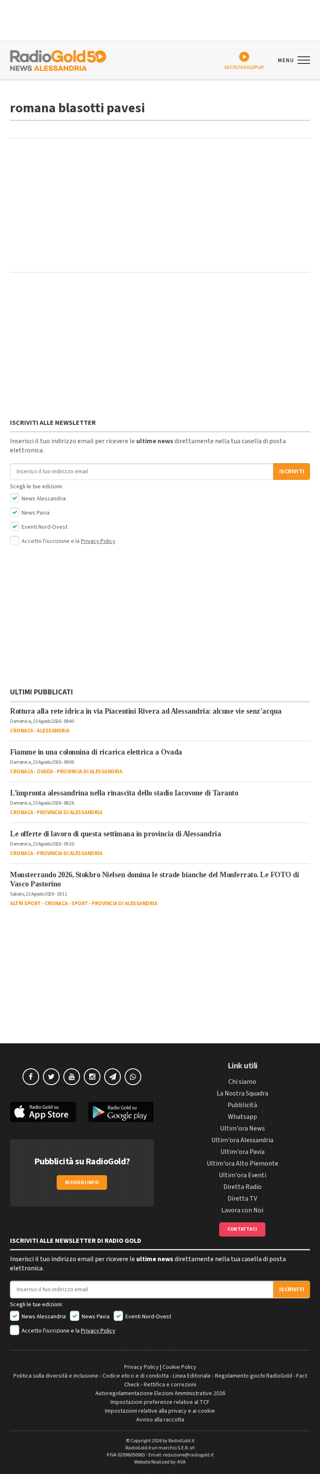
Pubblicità (242, 1105)
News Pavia (35, 513)
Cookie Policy (179, 1367)
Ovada (45, 771)
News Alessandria (43, 499)
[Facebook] (30, 1076)
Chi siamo (242, 1081)
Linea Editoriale (192, 1376)
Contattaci (242, 1229)
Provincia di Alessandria (89, 771)
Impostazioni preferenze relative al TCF (160, 1402)
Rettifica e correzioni (170, 1385)
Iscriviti (291, 471)
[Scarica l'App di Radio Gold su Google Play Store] (121, 1112)
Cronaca (21, 730)
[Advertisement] (160, 205)
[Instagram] (92, 1076)
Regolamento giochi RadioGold (253, 1376)
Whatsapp (242, 1116)
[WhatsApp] (133, 1076)
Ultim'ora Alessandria (242, 1140)
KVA (182, 1462)
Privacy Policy (98, 541)
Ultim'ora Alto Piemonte (242, 1163)
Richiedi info (82, 1182)
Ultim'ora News (242, 1128)
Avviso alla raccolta (160, 1420)
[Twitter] (51, 1076)
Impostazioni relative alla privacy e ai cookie (160, 1411)
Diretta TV (242, 1198)
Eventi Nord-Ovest (44, 527)
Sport (79, 903)
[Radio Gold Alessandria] (58, 59)
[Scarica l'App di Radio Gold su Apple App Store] (43, 1112)
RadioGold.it (181, 1440)
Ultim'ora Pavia (242, 1151)
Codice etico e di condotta (135, 1376)
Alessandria (53, 730)
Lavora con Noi (242, 1210)
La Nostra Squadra (242, 1093)
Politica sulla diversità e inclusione (55, 1376)
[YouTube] (71, 1076)
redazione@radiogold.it (188, 1455)
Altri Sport (25, 903)
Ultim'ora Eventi (242, 1175)
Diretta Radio (242, 1186)
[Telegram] (112, 1076)
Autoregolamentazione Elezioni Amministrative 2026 (160, 1393)
